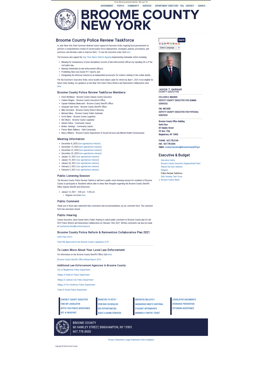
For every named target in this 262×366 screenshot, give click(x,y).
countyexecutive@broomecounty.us (75, 226)
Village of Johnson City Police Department (75, 280)
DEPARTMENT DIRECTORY (166, 5)
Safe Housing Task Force (171, 176)
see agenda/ (82, 166)
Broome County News (170, 180)
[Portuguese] (173, 44)
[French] (165, 44)
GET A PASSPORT (68, 312)
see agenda (84, 143)
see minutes (94, 143)
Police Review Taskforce (171, 173)
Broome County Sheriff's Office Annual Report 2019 (79, 259)
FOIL (182, 5)
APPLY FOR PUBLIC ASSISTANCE (75, 308)
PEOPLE (121, 5)
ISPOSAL (159, 304)
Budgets (164, 170)
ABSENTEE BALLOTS (144, 299)
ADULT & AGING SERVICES (109, 313)
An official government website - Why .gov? (131, 2)
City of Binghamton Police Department (73, 269)
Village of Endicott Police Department (73, 274)
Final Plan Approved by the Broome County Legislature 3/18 (82, 242)
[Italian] (171, 44)
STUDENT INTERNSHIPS (146, 308)
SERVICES (147, 5)
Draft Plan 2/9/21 (64, 237)
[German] (168, 44)
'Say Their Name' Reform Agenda (97, 57)
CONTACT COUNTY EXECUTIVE (74, 299)
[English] (160, 44)
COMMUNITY (134, 5)
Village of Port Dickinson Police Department (76, 284)
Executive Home (168, 160)
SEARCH (201, 5)
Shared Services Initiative (172, 166)
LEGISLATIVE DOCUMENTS (184, 299)
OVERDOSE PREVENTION (183, 304)
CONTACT (190, 5)
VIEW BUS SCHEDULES (108, 304)
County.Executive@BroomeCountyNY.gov (182, 147)
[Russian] (176, 44)
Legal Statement (133, 339)
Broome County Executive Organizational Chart (180, 163)
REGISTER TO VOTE (106, 299)
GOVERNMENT (107, 5)
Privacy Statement (116, 339)
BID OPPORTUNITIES (107, 308)
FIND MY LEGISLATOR (70, 304)
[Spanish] (179, 44)
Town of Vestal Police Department (72, 289)
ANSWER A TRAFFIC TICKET (147, 313)
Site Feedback (148, 339)
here (128, 52)
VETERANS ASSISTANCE (183, 308)
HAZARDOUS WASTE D (145, 304)
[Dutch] (162, 44)
